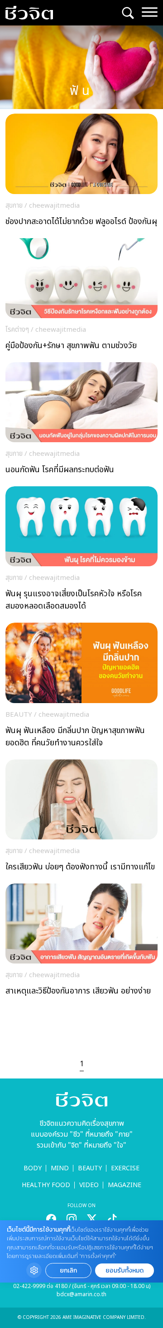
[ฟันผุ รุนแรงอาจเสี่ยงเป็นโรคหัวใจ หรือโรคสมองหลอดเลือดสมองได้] (81, 551)
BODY (33, 1168)
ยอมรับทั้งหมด (124, 1270)
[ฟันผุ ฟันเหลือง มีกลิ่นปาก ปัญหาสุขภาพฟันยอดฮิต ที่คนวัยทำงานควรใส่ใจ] (81, 688)
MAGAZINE (124, 1185)
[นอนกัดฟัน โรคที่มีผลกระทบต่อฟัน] (81, 420)
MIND (60, 1168)
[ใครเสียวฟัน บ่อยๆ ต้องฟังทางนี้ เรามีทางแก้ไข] (81, 818)
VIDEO (89, 1185)
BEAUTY (90, 1168)
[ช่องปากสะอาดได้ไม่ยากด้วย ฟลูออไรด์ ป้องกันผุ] (81, 172)
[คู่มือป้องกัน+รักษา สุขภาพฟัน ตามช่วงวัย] (81, 296)
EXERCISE (125, 1168)
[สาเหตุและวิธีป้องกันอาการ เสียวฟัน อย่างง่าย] (81, 942)
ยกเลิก (68, 1270)
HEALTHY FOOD (46, 1185)
